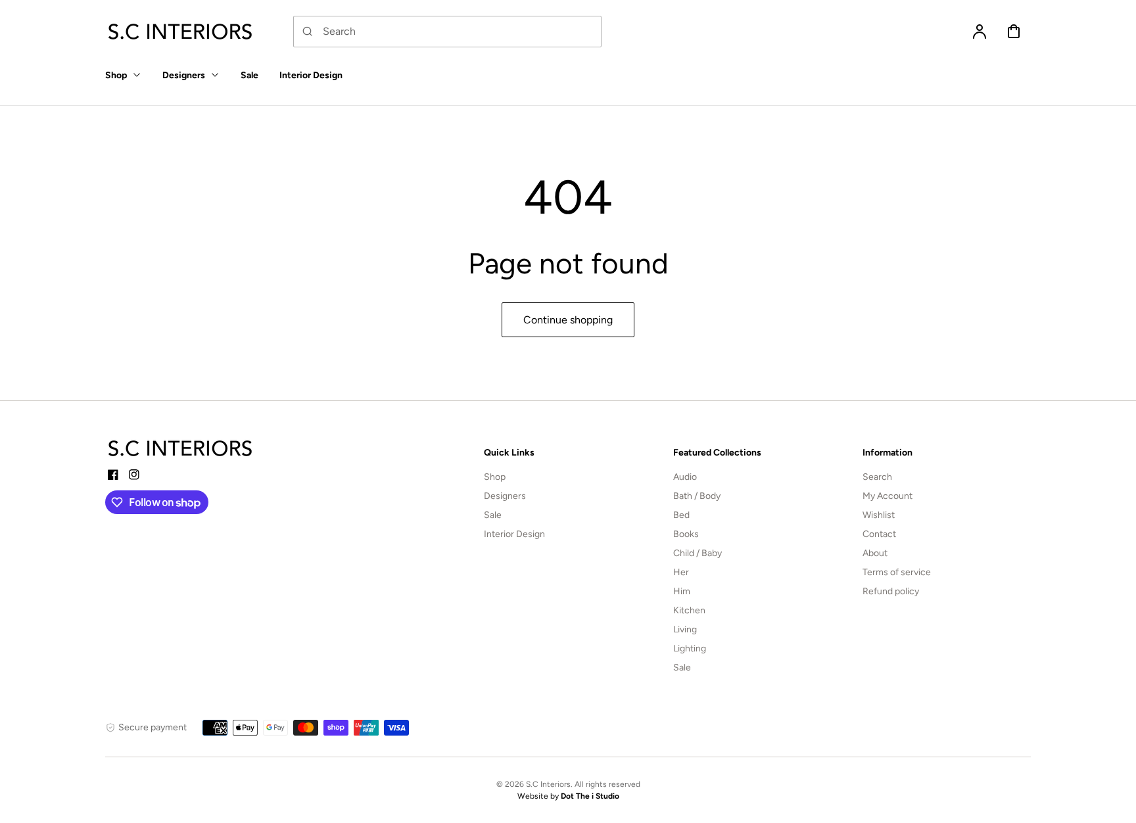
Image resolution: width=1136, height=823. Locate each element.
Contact (879, 534)
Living (685, 629)
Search (877, 476)
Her (681, 572)
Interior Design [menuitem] (311, 75)
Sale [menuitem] (249, 75)
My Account (887, 496)
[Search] (307, 31)
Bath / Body (697, 496)
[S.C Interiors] (180, 448)
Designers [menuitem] (183, 75)
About (875, 553)
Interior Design (514, 534)
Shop (495, 476)
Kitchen (689, 610)
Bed (681, 515)
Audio (685, 476)
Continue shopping (568, 320)
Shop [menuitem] (116, 75)
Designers (505, 496)
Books (686, 534)
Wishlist (879, 515)
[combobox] (447, 31)
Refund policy (891, 591)
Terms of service (897, 572)
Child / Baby (697, 553)
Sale (493, 515)
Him (681, 591)
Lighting (689, 648)
